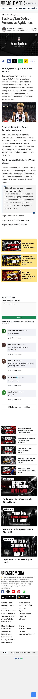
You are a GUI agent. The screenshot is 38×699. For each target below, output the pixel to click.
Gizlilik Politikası (25, 629)
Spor (21, 611)
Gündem (22, 608)
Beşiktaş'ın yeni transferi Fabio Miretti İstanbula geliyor (26, 460)
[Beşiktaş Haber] (19, 486)
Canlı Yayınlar (6, 622)
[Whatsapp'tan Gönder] (20, 61)
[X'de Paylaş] (14, 61)
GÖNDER (19, 317)
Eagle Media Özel (25, 605)
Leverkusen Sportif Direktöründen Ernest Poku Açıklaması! (25, 430)
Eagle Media (6, 15)
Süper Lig (22, 616)
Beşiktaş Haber (17, 15)
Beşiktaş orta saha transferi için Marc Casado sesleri (26, 471)
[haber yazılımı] (19, 658)
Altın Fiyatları (6, 631)
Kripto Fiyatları (6, 634)
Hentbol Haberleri (8, 613)
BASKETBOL (13, 8)
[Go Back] (33, 694)
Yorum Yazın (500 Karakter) (11, 301)
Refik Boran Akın (14, 344)
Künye (21, 626)
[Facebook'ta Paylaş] (9, 61)
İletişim (22, 631)
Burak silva (12, 377)
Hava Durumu (6, 637)
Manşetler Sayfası (7, 626)
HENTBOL (22, 8)
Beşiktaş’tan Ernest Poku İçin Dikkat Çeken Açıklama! (26, 440)
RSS (5, 652)
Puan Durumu (6, 642)
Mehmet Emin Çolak (15, 330)
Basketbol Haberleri (8, 611)
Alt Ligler (22, 619)
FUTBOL (4, 8)
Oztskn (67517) (13, 392)
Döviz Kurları (6, 629)
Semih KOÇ (12, 360)
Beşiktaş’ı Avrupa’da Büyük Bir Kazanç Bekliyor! (24, 450)
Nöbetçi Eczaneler (8, 639)
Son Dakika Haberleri (27, 634)
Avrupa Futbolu (7, 619)
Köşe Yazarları (24, 603)
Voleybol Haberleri (8, 616)
